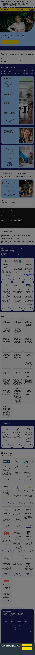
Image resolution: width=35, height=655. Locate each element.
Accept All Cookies (27, 644)
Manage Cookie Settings (27, 653)
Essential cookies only (27, 648)
